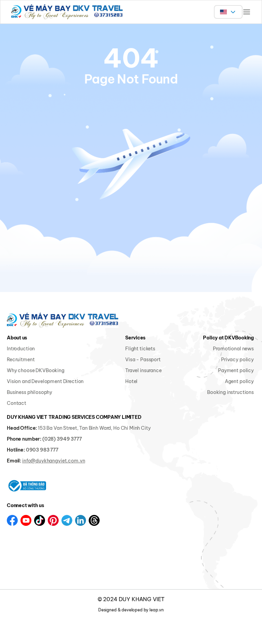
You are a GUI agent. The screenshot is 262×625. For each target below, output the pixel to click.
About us (17, 338)
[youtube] (25, 520)
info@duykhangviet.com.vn (53, 461)
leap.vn (156, 609)
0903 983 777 (42, 450)
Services (135, 338)
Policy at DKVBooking (228, 338)
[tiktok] (39, 520)
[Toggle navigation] (247, 12)
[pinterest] (53, 520)
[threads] (94, 520)
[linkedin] (80, 520)
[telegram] (66, 520)
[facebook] (12, 520)
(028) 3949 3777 (62, 439)
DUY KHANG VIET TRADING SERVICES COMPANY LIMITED (74, 417)
